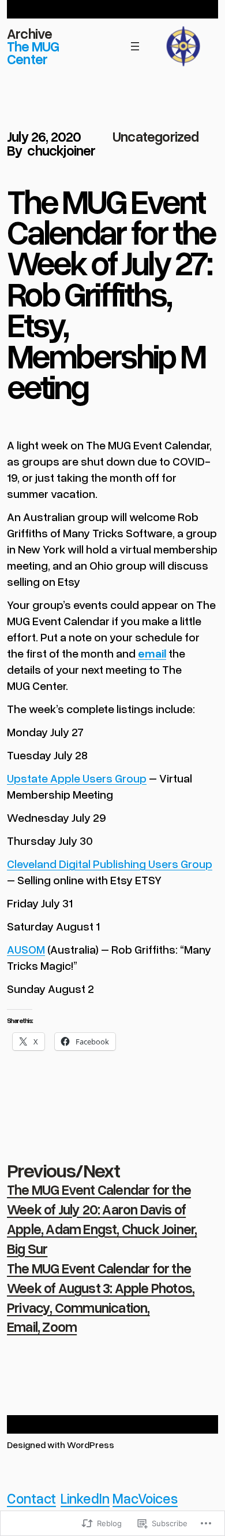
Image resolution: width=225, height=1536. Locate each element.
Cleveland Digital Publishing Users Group (109, 863)
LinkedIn (85, 1498)
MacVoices (145, 1498)
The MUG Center (33, 52)
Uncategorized (155, 136)
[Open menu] (135, 46)
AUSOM (26, 949)
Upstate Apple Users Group (77, 778)
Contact (31, 1498)
